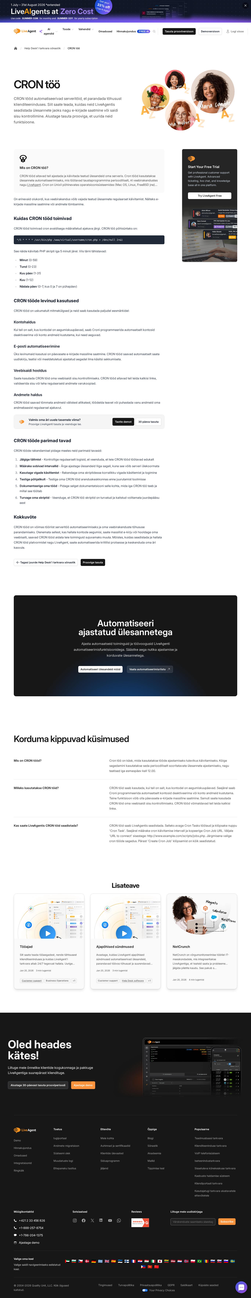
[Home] (15, 48)
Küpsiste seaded (208, 1285)
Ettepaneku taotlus (64, 1168)
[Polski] (193, 1261)
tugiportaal (60, 1138)
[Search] (156, 31)
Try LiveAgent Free (210, 195)
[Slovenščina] (226, 1261)
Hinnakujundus (22, 1147)
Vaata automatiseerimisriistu (147, 669)
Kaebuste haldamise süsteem (212, 1175)
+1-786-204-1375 (31, 1235)
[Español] (113, 1261)
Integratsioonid (23, 1163)
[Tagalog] (143, 1266)
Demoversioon (210, 31)
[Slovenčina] (219, 1261)
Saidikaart (186, 1285)
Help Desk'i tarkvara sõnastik (42, 48)
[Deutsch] (94, 1261)
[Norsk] (186, 1261)
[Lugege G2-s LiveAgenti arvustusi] (140, 1222)
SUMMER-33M (30, 18)
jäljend (104, 1168)
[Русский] (213, 1261)
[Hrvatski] (140, 1261)
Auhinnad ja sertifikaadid (115, 1145)
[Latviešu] (173, 1261)
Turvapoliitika (126, 1285)
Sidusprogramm (110, 1160)
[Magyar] (146, 1261)
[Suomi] (127, 1261)
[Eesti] (120, 1261)
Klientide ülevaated (112, 1153)
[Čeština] (80, 1261)
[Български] (74, 1261)
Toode (66, 29)
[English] (107, 1261)
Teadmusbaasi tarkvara (209, 1138)
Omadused (20, 1155)
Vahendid (84, 29)
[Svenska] (232, 1261)
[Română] (206, 1261)
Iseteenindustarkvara (207, 1160)
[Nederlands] (180, 1261)
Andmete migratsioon (66, 1145)
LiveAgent (34, 185)
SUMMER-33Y (65, 18)
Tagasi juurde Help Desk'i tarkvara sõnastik (47, 562)
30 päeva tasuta (148, 421)
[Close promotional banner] (245, 5)
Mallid (151, 1160)
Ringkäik (19, 1170)
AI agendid (49, 31)
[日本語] (160, 1261)
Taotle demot (123, 421)
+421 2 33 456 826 (32, 1220)
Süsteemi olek (61, 1153)
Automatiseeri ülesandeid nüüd (100, 669)
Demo (17, 1140)
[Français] (133, 1261)
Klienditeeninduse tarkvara (211, 1145)
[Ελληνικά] (100, 1261)
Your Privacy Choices (162, 1290)
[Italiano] (153, 1261)
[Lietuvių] (166, 1261)
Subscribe (226, 1221)
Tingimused (105, 1285)
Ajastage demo (83, 1085)
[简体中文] (156, 1266)
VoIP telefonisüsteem (207, 1153)
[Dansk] (87, 1261)
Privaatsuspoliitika (151, 1285)
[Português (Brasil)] (199, 1261)
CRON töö (74, 48)
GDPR (171, 1285)
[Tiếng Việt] (150, 1266)
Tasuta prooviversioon (179, 31)
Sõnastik (153, 1145)
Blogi (150, 1138)
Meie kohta (107, 1138)
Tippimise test (156, 1168)
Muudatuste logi (63, 1160)
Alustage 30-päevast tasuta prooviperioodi (38, 1085)
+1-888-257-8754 (31, 1228)
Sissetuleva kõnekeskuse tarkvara (215, 1168)
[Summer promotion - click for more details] (125, 11)
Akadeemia (154, 1153)
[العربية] (67, 1261)
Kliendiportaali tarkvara (208, 1183)
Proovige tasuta (93, 562)
